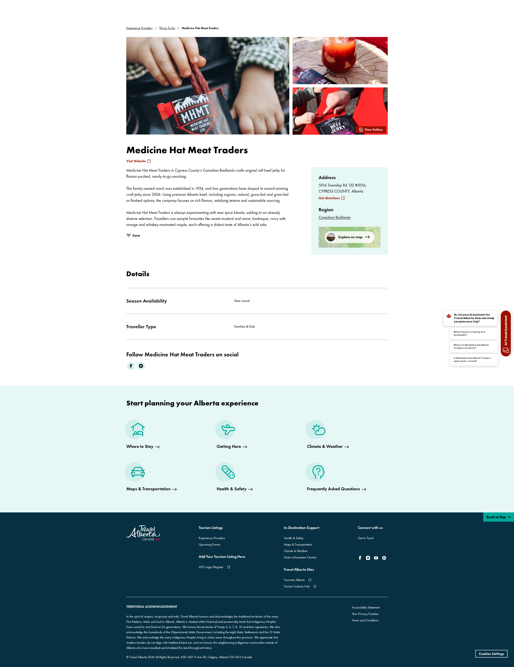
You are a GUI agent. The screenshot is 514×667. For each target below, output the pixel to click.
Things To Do (167, 28)
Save (136, 235)
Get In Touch (366, 538)
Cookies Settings (491, 653)
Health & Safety (293, 538)
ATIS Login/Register (211, 567)
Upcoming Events (209, 544)
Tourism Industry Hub (297, 586)
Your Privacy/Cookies (365, 614)
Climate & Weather (296, 551)
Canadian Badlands (335, 217)
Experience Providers (139, 28)
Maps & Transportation (298, 544)
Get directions (329, 198)
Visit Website (136, 161)
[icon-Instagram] (368, 557)
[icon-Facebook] (361, 557)
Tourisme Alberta (294, 580)
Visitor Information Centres (300, 557)
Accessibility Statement (366, 607)
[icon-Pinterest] (384, 557)
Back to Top (496, 517)
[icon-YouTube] (376, 557)
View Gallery (374, 129)
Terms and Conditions (365, 620)
